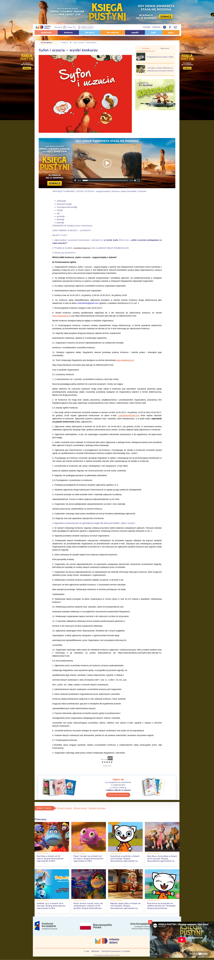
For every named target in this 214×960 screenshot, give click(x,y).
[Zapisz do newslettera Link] (175, 27)
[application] (107, 163)
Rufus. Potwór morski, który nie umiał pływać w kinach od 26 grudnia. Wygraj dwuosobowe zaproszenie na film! (88, 907)
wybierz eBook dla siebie (118, 795)
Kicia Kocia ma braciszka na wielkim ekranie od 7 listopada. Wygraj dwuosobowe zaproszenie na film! (161, 907)
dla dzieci (89, 32)
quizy (170, 32)
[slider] (105, 180)
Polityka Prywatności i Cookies (115, 951)
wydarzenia (46, 32)
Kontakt (146, 27)
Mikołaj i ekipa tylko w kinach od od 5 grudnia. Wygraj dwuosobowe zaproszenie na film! (125, 907)
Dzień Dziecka (65, 808)
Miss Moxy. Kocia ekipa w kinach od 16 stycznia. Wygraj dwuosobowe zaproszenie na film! (162, 860)
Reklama (156, 27)
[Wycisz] (135, 180)
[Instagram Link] (165, 27)
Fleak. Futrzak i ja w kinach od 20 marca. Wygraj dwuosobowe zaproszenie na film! (88, 858)
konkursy (68, 32)
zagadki (135, 32)
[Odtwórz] (75, 180)
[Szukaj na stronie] (71, 27)
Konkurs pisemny (43, 853)
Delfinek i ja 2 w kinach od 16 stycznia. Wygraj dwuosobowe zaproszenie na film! (51, 905)
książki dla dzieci (98, 808)
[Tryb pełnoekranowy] (139, 180)
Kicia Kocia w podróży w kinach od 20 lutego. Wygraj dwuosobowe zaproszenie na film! (124, 860)
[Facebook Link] (170, 27)
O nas (86, 951)
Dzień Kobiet (81, 808)
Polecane (145, 48)
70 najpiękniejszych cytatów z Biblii (159, 57)
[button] (107, 163)
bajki (153, 32)
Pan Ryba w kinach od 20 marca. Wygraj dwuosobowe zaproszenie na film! (50, 858)
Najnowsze (164, 48)
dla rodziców (113, 32)
